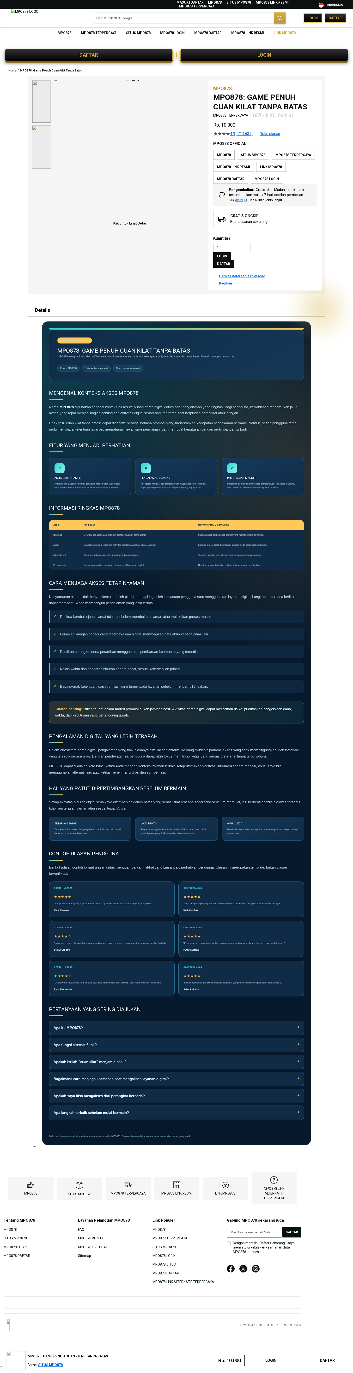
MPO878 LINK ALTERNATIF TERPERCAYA (274, 1193)
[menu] (176, 33)
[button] (41, 101)
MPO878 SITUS (164, 1264)
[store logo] (25, 18)
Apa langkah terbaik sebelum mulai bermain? (91, 1113)
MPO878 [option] (224, 155)
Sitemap (84, 1256)
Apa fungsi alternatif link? (75, 1045)
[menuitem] (64, 33)
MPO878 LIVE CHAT (93, 1247)
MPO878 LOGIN (15, 1247)
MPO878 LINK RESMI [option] (233, 167)
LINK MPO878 (225, 1193)
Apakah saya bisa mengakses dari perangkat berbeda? (99, 1096)
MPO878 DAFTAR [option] (230, 179)
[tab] (42, 310)
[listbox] (265, 167)
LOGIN (264, 55)
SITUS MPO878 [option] (253, 155)
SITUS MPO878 (238, 2)
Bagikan (225, 283)
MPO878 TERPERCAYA (196, 6)
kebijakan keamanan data (270, 1247)
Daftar (335, 18)
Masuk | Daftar (190, 2)
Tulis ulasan (270, 134)
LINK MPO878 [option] (271, 167)
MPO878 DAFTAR (17, 1256)
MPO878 (215, 2)
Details (42, 310)
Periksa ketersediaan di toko (242, 276)
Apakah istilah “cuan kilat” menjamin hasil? (90, 1062)
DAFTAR (88, 55)
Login (313, 18)
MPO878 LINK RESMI (272, 2)
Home (12, 70)
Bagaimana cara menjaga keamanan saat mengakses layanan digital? (111, 1079)
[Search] (280, 18)
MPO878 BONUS (90, 1238)
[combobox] (190, 18)
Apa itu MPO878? (68, 1028)
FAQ (81, 1229)
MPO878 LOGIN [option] (267, 179)
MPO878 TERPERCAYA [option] (293, 155)
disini (239, 200)
